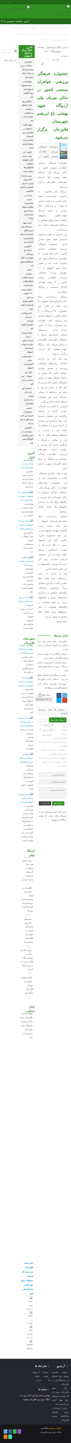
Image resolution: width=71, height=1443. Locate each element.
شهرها (31, 33)
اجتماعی (32, 28)
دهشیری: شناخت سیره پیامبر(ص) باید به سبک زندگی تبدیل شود (27, 69)
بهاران (50, 710)
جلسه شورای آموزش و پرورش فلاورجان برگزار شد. (27, 985)
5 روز (29, 883)
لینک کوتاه (46, 695)
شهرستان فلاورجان (29, 641)
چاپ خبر (55, 60)
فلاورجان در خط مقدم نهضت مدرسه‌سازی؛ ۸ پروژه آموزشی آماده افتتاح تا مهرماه (27, 899)
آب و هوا (36, 1372)
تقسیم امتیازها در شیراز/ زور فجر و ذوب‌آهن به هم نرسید (26, 415)
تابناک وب (45, 1428)
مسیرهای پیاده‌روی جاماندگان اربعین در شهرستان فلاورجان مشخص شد (28, 930)
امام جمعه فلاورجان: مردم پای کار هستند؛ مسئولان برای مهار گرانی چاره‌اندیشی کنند (27, 700)
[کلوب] (15, 1431)
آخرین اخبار (46, 28)
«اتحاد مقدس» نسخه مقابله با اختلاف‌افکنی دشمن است (27, 277)
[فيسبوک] (58, 695)
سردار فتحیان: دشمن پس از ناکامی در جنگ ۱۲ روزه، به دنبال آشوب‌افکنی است (52, 666)
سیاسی (64, 33)
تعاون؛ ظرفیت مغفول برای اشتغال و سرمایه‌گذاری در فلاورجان (27, 664)
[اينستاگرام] (52, 2)
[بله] (63, 2)
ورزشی (53, 33)
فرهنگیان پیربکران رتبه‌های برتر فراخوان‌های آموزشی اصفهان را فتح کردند (27, 777)
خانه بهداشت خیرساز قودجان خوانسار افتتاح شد (27, 321)
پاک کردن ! (45, 803)
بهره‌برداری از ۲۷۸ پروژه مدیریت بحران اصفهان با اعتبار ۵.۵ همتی (26, 183)
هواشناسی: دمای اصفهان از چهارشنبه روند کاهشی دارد (27, 89)
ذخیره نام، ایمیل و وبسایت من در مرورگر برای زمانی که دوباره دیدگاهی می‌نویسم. (53, 816)
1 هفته (28, 915)
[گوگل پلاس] (64, 700)
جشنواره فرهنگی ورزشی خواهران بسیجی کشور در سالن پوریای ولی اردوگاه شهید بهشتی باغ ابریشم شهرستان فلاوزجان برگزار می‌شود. (52, 105)
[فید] (67, 2)
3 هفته (28, 946)
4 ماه (29, 973)
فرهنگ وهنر (19, 28)
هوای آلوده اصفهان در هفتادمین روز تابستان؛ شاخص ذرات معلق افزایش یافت (27, 136)
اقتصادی (42, 33)
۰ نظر (43, 63)
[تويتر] (58, 700)
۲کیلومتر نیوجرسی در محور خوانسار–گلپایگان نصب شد (27, 435)
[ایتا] (59, 2)
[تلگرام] (48, 2)
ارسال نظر (58, 803)
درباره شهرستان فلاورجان (54, 39)
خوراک (45, 1372)
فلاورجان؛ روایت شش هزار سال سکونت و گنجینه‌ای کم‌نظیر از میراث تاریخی (52, 645)
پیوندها (21, 33)
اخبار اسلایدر (30, 1009)
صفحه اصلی (61, 28)
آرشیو (61, 1366)
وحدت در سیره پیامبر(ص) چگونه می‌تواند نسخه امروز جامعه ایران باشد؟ (27, 206)
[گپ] (55, 2)
